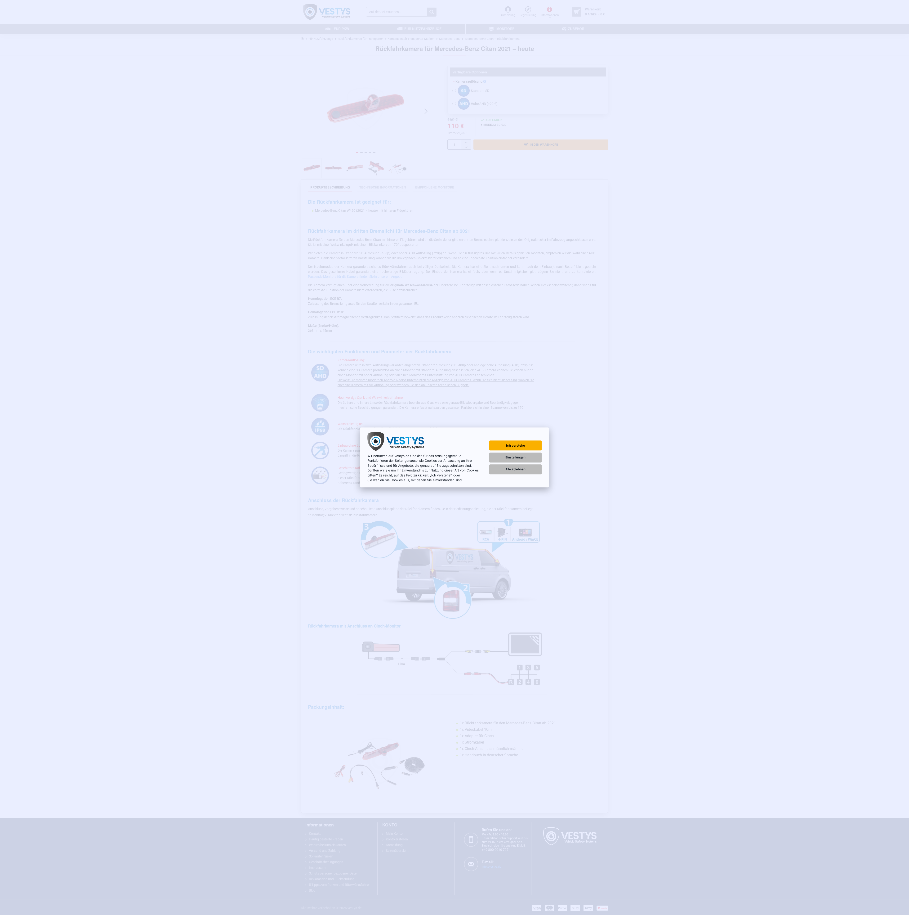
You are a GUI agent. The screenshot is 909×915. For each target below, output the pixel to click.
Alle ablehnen (515, 469)
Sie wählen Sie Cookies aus (388, 480)
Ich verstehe (515, 445)
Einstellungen (515, 457)
